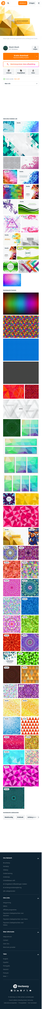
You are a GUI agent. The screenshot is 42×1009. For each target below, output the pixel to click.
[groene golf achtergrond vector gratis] (14, 326)
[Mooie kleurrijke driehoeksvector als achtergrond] (25, 233)
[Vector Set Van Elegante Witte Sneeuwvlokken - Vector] (12, 174)
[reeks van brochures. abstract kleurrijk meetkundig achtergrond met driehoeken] (20, 603)
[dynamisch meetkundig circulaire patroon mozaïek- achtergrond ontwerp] (13, 951)
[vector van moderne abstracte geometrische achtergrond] (13, 353)
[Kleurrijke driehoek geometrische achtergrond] (15, 668)
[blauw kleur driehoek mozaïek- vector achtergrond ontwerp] (12, 810)
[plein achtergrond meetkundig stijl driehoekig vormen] (27, 881)
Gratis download (21, 56)
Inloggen (32, 3)
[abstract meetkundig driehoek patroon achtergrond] (8, 686)
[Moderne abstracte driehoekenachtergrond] (12, 265)
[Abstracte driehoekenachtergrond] (28, 188)
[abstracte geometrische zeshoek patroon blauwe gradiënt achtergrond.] (15, 137)
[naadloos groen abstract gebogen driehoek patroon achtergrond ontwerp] (12, 529)
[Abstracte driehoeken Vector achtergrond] (8, 125)
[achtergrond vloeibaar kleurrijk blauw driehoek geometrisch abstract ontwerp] (13, 203)
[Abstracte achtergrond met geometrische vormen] (10, 233)
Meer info (7, 82)
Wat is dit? (17, 79)
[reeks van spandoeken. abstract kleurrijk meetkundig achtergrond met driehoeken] (20, 566)
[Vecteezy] (3, 3)
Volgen (35, 49)
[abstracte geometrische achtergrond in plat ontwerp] (20, 155)
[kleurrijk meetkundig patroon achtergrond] (10, 493)
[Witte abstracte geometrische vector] (12, 312)
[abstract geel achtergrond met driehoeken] (14, 631)
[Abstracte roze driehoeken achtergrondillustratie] (12, 283)
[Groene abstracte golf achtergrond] (13, 248)
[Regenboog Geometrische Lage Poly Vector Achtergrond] (13, 217)
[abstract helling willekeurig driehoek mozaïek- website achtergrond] (13, 478)
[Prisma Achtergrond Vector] (12, 187)
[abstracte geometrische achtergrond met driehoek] (12, 299)
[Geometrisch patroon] (10, 340)
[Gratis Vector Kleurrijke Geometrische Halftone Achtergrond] (12, 366)
